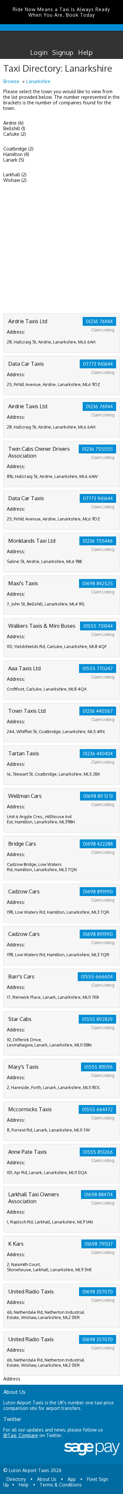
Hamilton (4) (16, 154)
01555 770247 (97, 668)
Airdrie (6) (13, 123)
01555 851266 (98, 1152)
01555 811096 (98, 1067)
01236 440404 (98, 753)
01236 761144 (99, 321)
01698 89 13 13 (98, 796)
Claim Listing (102, 329)
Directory (16, 1479)
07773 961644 (98, 364)
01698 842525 (97, 583)
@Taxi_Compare (20, 1435)
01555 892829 (97, 1019)
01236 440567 (98, 711)
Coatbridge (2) (18, 148)
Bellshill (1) (14, 128)
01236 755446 (98, 541)
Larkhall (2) (15, 174)
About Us (46, 1479)
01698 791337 (99, 1244)
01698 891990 (98, 891)
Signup (62, 52)
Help (85, 52)
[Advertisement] (61, 248)
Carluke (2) (14, 134)
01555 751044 (98, 626)
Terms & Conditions (61, 1484)
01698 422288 (98, 844)
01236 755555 (97, 449)
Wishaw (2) (15, 180)
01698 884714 (98, 1194)
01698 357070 (97, 1291)
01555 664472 (97, 1109)
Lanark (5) (13, 160)
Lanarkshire (38, 81)
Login (39, 52)
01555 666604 (97, 976)
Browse (11, 81)
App (72, 1479)
